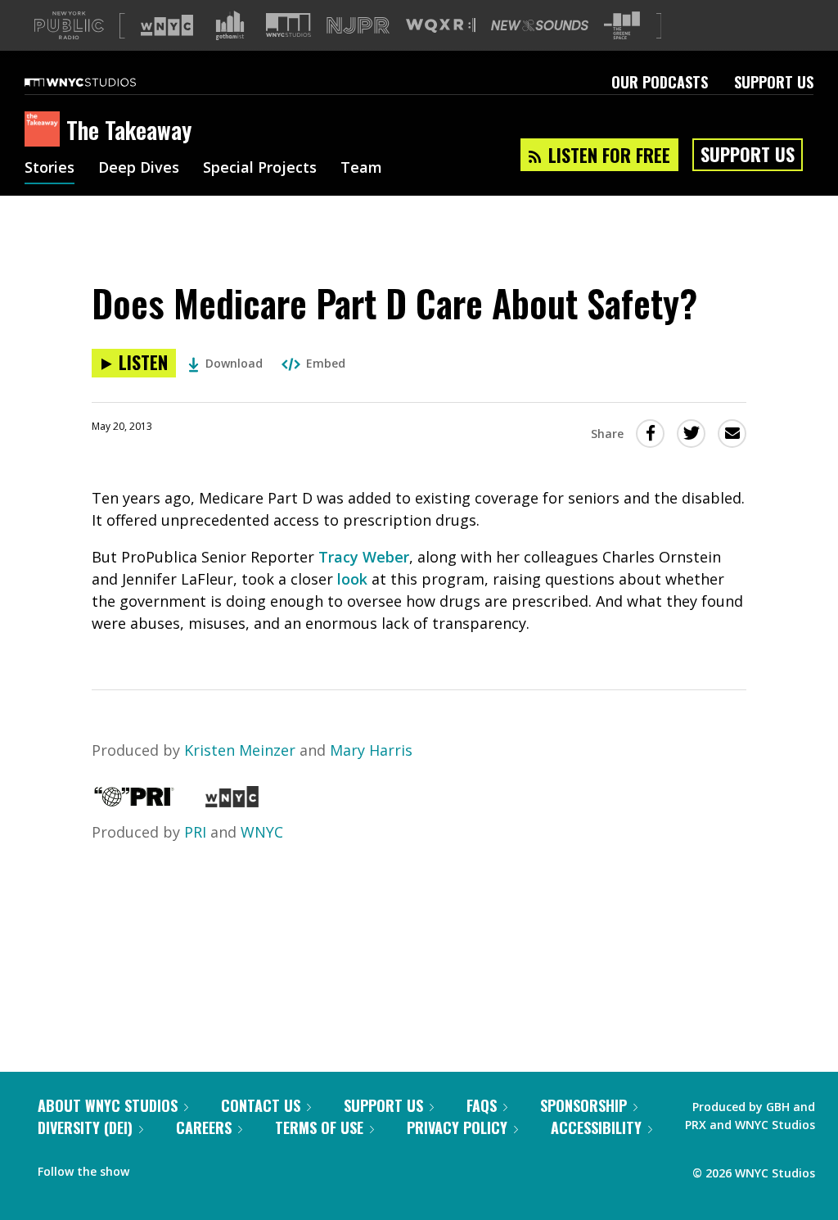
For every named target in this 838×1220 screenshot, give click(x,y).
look (354, 579)
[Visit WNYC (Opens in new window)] (167, 25)
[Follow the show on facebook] (153, 1167)
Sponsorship (583, 1105)
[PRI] (134, 801)
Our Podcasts (659, 82)
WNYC (262, 832)
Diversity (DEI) (85, 1127)
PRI (195, 832)
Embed (325, 363)
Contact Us (260, 1105)
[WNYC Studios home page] (101, 82)
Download (234, 363)
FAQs (481, 1105)
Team (361, 168)
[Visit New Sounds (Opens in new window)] (539, 25)
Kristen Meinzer (239, 750)
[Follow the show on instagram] (216, 1167)
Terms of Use (319, 1127)
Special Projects (260, 168)
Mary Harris (371, 750)
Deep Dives (138, 168)
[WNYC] (232, 801)
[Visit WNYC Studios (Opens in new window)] (288, 25)
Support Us (773, 82)
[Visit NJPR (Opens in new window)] (358, 25)
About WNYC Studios (108, 1105)
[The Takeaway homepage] (45, 130)
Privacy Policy (457, 1127)
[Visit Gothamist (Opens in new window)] (230, 25)
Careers (204, 1127)
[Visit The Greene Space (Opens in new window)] (622, 25)
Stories (49, 168)
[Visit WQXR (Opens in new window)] (440, 26)
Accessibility (596, 1127)
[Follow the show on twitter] (185, 1167)
